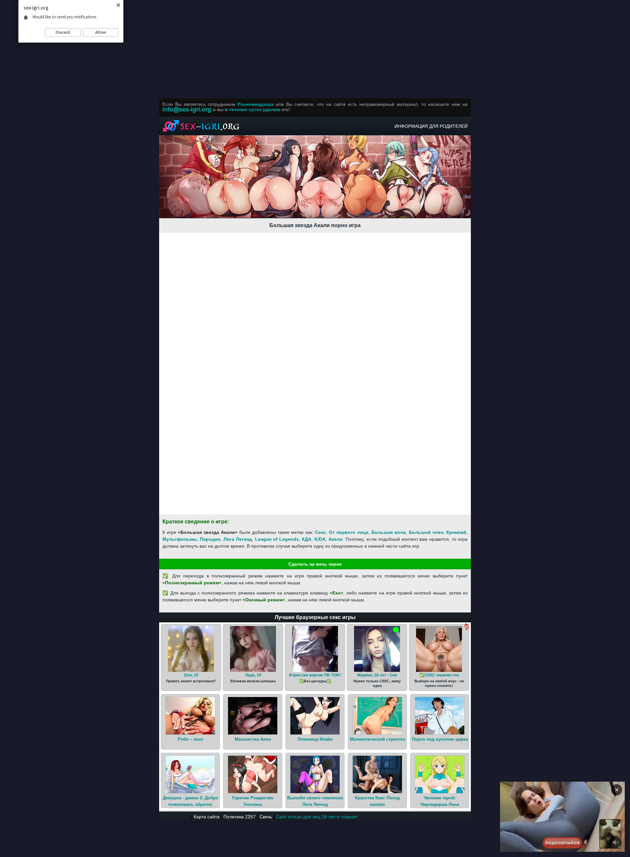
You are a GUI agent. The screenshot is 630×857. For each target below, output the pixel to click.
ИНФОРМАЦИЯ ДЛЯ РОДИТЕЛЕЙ (431, 126)
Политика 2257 (239, 816)
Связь (266, 816)
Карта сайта (207, 816)
